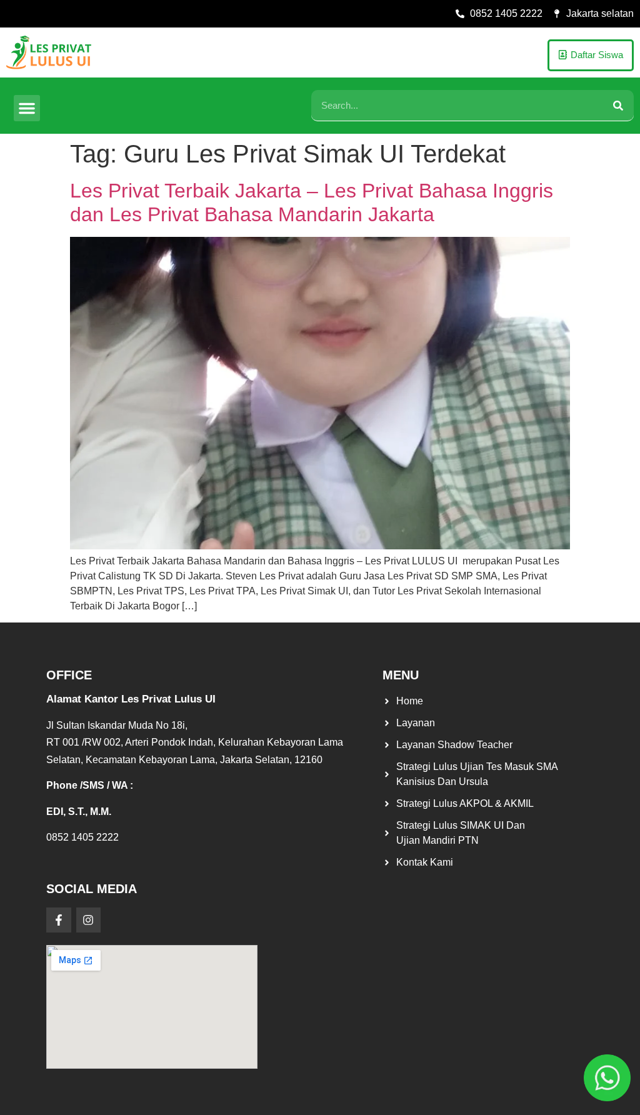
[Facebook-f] (58, 920)
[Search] (618, 105)
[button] (27, 108)
